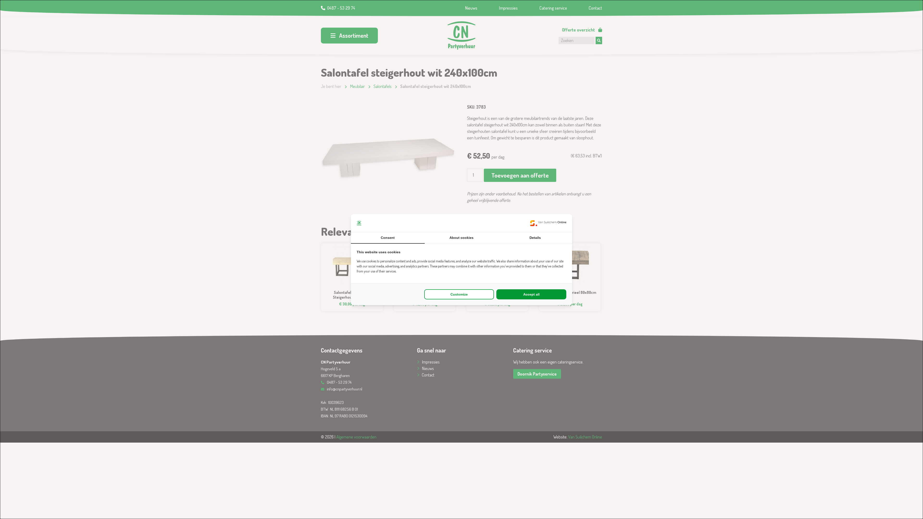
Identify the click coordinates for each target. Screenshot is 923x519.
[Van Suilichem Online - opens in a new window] (548, 223)
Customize (459, 294)
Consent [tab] (388, 238)
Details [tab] (535, 238)
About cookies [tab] (461, 238)
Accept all (531, 294)
